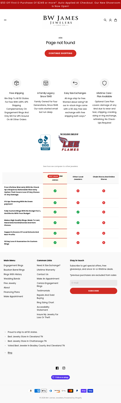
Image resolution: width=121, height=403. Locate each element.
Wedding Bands (12, 278)
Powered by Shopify (73, 397)
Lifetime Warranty (46, 269)
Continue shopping (60, 53)
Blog (10, 352)
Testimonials (43, 290)
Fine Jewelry (10, 283)
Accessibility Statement (43, 308)
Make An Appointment (48, 278)
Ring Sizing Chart (45, 302)
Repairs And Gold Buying (45, 297)
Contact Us (42, 274)
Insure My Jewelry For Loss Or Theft (47, 316)
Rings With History (13, 274)
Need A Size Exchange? (48, 265)
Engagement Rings (13, 265)
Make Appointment (13, 296)
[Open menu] (5, 20)
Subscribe (93, 291)
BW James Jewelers (54, 397)
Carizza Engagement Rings (47, 285)
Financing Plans (12, 292)
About (7, 287)
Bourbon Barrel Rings (14, 269)
